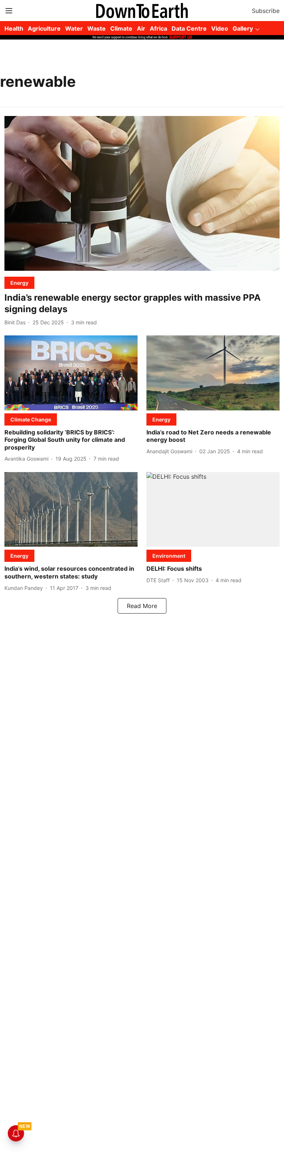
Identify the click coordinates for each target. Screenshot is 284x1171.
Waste (96, 28)
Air (141, 28)
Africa (158, 28)
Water (74, 28)
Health (13, 28)
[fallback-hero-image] (142, 193)
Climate (121, 28)
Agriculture (44, 28)
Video (219, 28)
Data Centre (189, 28)
